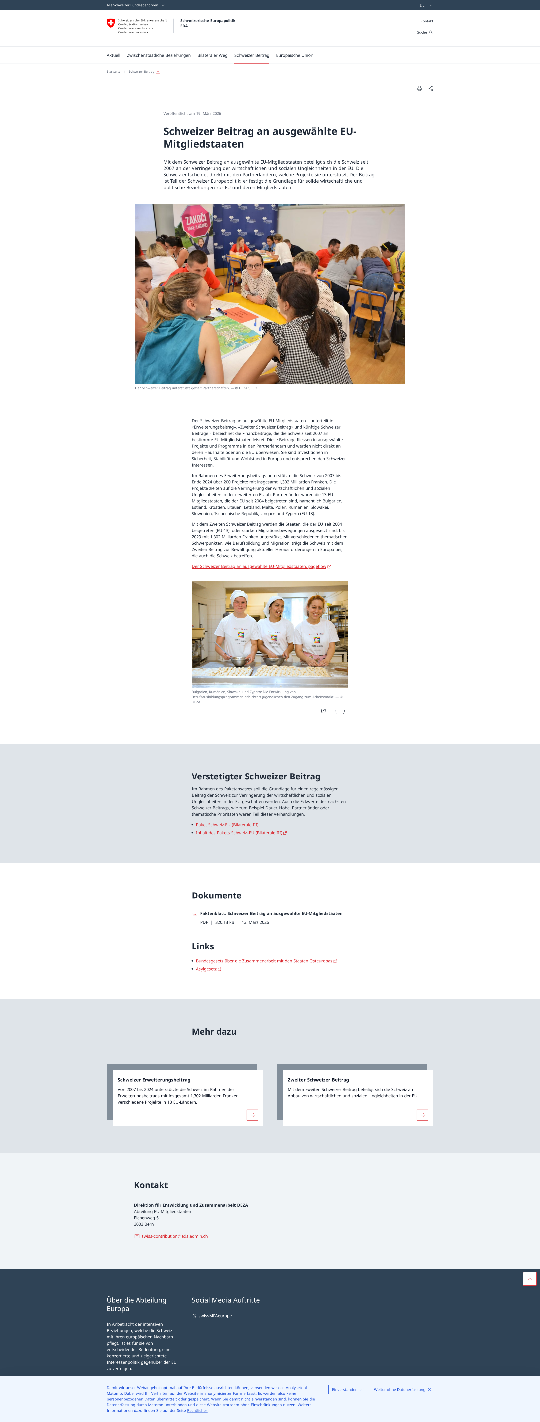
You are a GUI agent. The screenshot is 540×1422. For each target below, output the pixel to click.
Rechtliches (197, 1410)
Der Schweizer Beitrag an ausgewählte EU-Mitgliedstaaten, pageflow (259, 566)
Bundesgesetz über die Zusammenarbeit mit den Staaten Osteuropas (264, 961)
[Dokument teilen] (430, 88)
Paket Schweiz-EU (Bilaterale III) (227, 825)
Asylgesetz (206, 969)
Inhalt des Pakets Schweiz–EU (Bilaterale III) (239, 833)
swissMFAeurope (215, 1316)
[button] (113, 55)
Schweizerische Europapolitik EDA (208, 23)
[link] (185, 1094)
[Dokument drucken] (419, 88)
